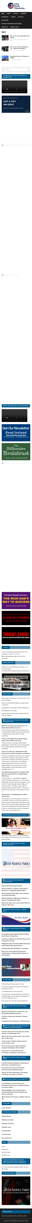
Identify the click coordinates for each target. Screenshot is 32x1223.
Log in (3, 1146)
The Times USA (23, 1079)
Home (2, 13)
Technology (5, 17)
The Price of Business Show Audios (11, 23)
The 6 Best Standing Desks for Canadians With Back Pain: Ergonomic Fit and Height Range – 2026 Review (15, 774)
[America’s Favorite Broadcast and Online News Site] (16, 875)
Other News (4, 20)
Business (23, 13)
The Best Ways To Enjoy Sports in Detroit (13, 984)
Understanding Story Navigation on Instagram (15, 948)
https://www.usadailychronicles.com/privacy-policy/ (14, 1216)
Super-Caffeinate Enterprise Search (12, 885)
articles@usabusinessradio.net (14, 652)
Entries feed (5, 1149)
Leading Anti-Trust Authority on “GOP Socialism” (16, 1021)
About (9, 13)
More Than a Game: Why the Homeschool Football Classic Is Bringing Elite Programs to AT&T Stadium (15, 953)
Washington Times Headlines (12, 1027)
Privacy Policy (15, 27)
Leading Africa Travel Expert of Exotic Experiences (15, 707)
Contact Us (4, 27)
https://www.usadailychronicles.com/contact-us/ (17, 670)
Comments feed (6, 1152)
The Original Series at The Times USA (12, 991)
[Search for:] (16, 69)
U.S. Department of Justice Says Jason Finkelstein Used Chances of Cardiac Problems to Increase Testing (15, 1085)
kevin (23, 50)
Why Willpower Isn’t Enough (9, 710)
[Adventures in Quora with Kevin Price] (16, 833)
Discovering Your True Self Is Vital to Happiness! (15, 1001)
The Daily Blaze (6, 1130)
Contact (15, 13)
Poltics (13, 17)
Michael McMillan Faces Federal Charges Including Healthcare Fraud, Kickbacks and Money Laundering (14, 1092)
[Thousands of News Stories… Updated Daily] (16, 924)
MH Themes (25, 1220)
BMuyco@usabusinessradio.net (10, 656)
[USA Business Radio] (16, 1204)
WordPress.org (6, 1155)
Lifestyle (20, 17)
